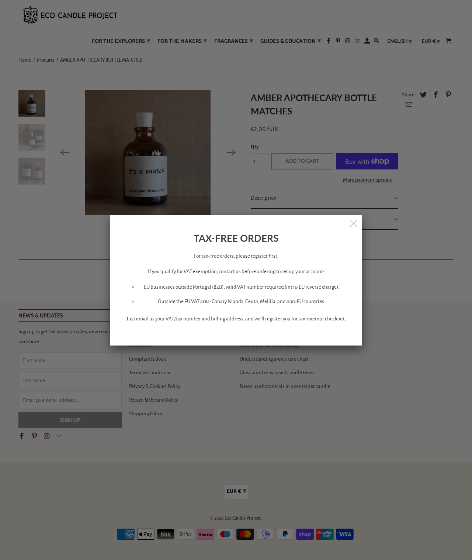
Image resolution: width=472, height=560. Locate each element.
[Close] (354, 223)
